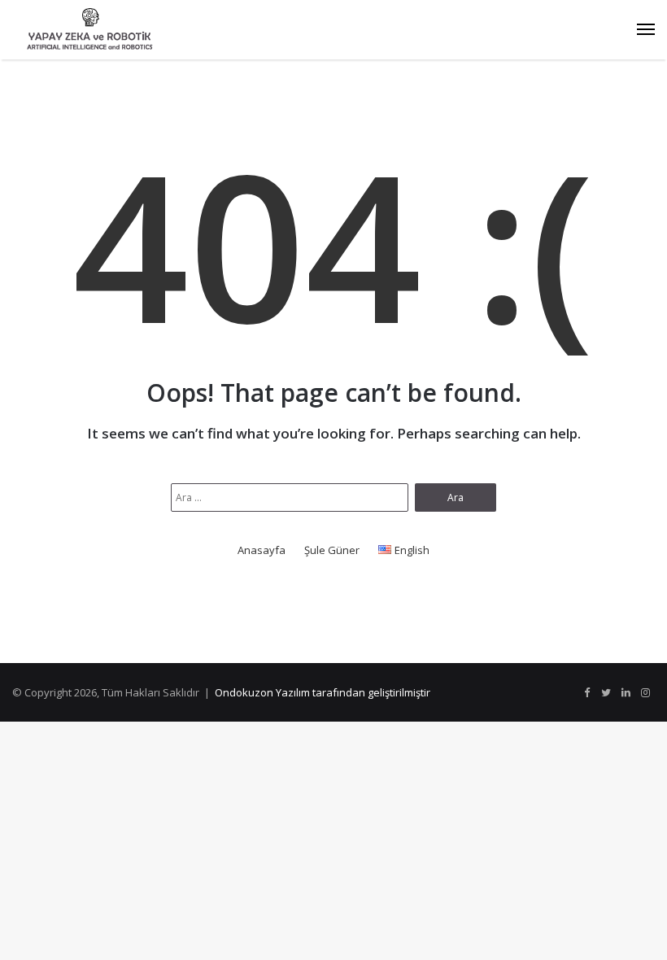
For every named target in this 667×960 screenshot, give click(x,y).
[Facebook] (586, 693)
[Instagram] (645, 693)
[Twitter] (606, 693)
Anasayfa (262, 550)
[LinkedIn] (625, 693)
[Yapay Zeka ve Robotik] (89, 29)
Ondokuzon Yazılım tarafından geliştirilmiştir (322, 692)
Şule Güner (332, 550)
